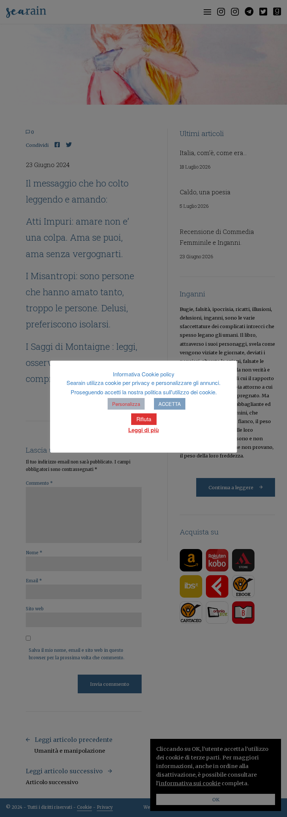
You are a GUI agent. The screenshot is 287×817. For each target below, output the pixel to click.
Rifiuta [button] (143, 419)
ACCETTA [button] (169, 403)
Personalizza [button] (126, 403)
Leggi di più (143, 430)
